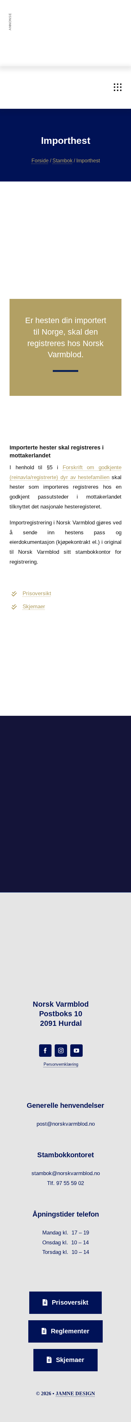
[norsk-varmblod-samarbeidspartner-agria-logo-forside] (36, 734)
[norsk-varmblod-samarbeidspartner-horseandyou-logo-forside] (94, 812)
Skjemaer (34, 607)
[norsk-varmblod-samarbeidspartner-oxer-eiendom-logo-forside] (94, 731)
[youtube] (76, 1050)
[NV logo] (19, 77)
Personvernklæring (61, 1064)
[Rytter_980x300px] (65, 21)
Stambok (62, 160)
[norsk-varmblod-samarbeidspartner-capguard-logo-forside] (36, 814)
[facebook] (45, 1050)
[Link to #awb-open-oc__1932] (117, 87)
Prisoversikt (37, 593)
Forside (40, 160)
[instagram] (61, 1050)
